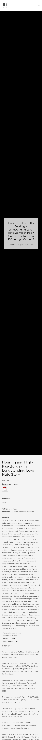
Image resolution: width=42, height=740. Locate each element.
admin (12, 244)
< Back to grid (6, 480)
